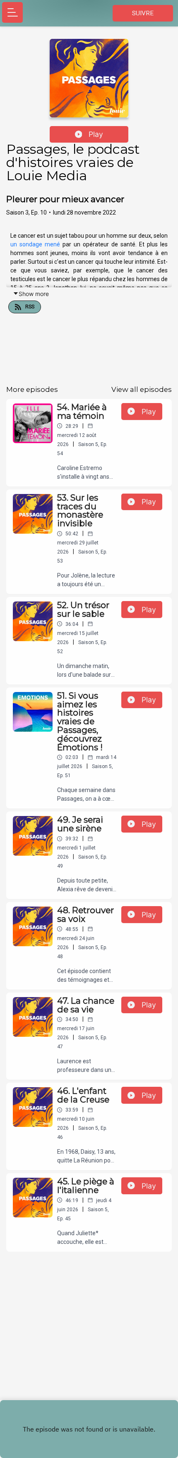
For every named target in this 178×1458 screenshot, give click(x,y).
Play (96, 134)
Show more (34, 293)
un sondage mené (35, 244)
